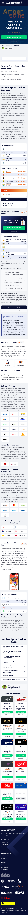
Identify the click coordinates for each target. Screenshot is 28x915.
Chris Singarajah (8, 48)
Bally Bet (7, 790)
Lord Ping (7, 811)
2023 (17, 833)
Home (2, 45)
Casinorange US (5, 867)
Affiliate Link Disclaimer (6, 851)
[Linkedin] (8, 875)
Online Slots (7, 365)
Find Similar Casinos (14, 37)
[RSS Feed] (2, 875)
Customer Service (8, 184)
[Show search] (25, 3)
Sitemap (3, 864)
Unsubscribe (4, 858)
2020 (7, 835)
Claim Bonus (7, 712)
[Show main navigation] (3, 3)
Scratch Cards (20, 365)
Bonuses (8, 171)
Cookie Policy (4, 844)
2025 (10, 833)
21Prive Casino (7, 768)
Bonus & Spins (4, 869)
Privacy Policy (4, 842)
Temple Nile (20, 725)
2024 (13, 833)
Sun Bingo (21, 703)
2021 (24, 833)
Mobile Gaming (10, 178)
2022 (20, 833)
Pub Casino (21, 746)
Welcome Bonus (8, 240)
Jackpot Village (7, 725)
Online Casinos (9, 45)
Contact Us (3, 847)
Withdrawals (9, 181)
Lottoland (7, 746)
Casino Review (7, 704)
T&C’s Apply (14, 231)
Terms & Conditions (5, 839)
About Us (3, 862)
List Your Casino (5, 855)
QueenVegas (20, 811)
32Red (20, 768)
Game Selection (10, 175)
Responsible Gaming (6, 853)
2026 (7, 833)
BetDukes (20, 790)
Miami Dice (7, 703)
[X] (5, 875)
